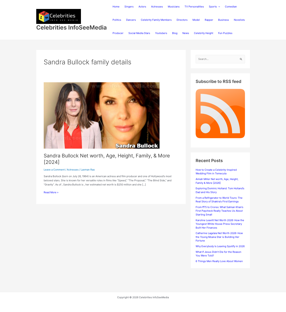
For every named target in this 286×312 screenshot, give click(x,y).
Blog (174, 33)
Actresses (157, 6)
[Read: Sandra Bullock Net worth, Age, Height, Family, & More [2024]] (102, 115)
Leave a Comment (54, 169)
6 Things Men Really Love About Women (219, 261)
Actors (142, 6)
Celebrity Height (203, 33)
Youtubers (161, 33)
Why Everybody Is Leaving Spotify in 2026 (220, 246)
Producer (118, 33)
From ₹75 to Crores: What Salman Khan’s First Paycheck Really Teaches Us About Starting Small (219, 211)
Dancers (131, 19)
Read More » (51, 193)
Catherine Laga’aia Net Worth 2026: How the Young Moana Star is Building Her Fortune (219, 237)
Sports (213, 6)
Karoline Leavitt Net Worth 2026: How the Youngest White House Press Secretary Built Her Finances (220, 224)
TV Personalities (194, 6)
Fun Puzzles (225, 33)
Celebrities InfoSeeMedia (71, 27)
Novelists (239, 19)
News (185, 33)
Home (116, 6)
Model (196, 19)
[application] (218, 6)
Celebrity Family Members (156, 19)
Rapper (209, 19)
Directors (182, 19)
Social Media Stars (139, 33)
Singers (129, 6)
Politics (117, 19)
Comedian (231, 6)
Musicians (174, 6)
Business (223, 19)
